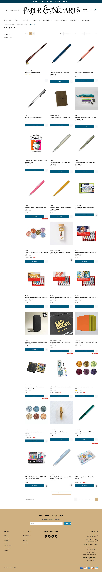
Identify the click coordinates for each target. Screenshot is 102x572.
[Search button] (7, 10)
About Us (6, 535)
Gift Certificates (7, 545)
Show (61, 33)
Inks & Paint (36, 20)
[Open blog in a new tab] (56, 536)
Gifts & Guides (74, 20)
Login (84, 11)
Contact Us (6, 538)
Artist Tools (25, 20)
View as (26, 33)
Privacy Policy (7, 548)
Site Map (6, 550)
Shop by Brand (85, 20)
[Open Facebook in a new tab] (46, 536)
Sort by (82, 33)
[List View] (33, 33)
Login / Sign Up (26, 535)
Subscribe (67, 523)
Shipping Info (7, 540)
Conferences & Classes (60, 20)
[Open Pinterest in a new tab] (49, 536)
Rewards (25, 540)
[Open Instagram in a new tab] (53, 536)
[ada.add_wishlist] (46, 80)
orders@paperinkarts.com (90, 544)
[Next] (96, 499)
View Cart (25, 543)
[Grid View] (30, 33)
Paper (16, 20)
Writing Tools (7, 20)
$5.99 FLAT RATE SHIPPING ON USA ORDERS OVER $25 (51, 1)
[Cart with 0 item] (94, 10)
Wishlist (25, 538)
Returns (6, 543)
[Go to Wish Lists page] (91, 10)
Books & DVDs (46, 20)
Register (87, 11)
